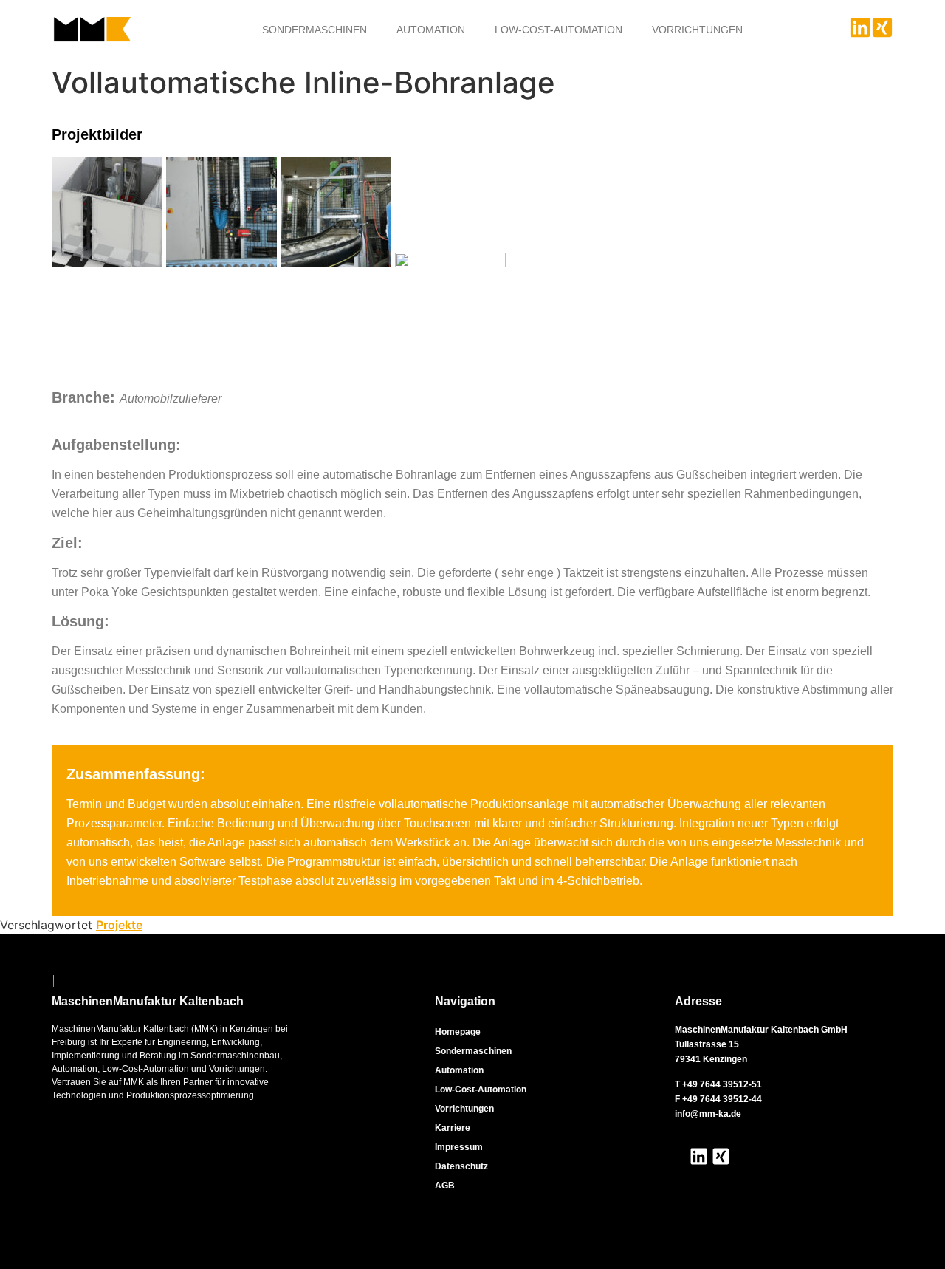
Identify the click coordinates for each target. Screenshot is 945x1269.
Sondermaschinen (314, 29)
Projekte (119, 924)
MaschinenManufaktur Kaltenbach (148, 1001)
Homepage (458, 1032)
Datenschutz (461, 1166)
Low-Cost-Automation (558, 29)
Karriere (452, 1128)
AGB (445, 1185)
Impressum (459, 1147)
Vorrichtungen (697, 29)
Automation (430, 29)
